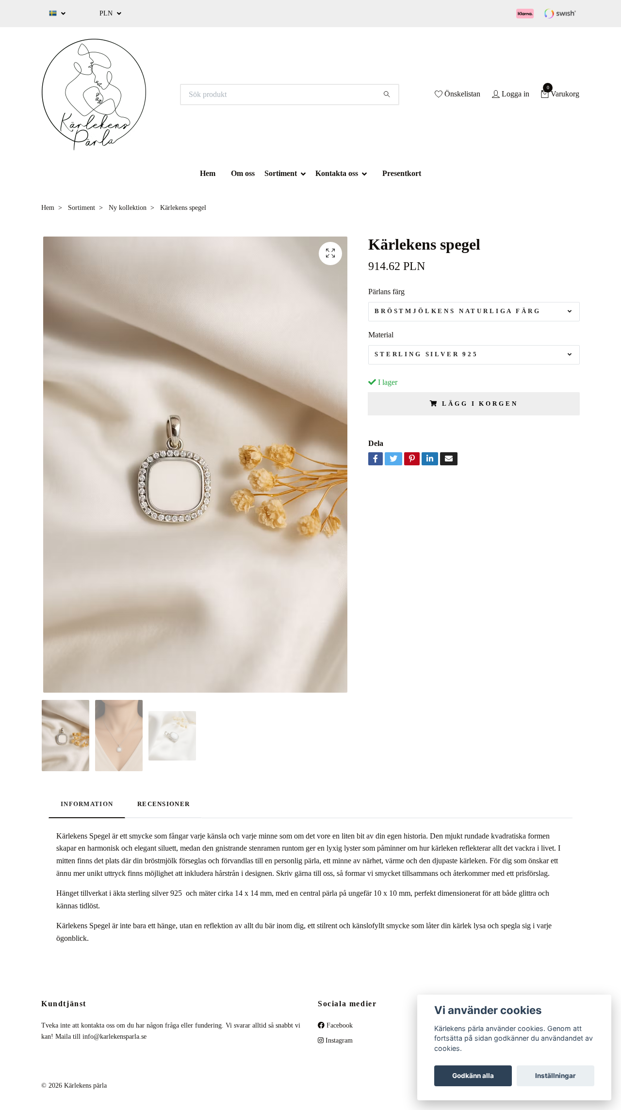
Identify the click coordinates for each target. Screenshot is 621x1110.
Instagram (338, 1040)
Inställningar (555, 1075)
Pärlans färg (386, 291)
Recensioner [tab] (163, 804)
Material (380, 335)
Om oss (243, 173)
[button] (306, 173)
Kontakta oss (336, 173)
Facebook (339, 1025)
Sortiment (280, 173)
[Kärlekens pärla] (94, 94)
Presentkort (401, 173)
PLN (106, 13)
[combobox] (474, 311)
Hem (207, 173)
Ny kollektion (128, 207)
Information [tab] (87, 804)
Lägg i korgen (480, 403)
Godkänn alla (473, 1075)
